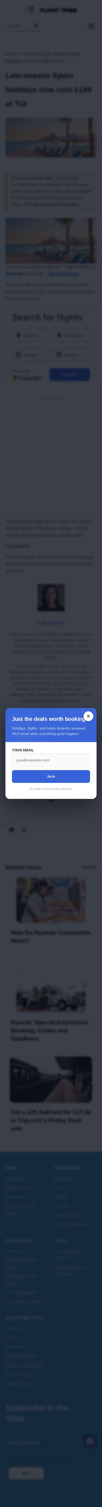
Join (51, 776)
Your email (23, 750)
